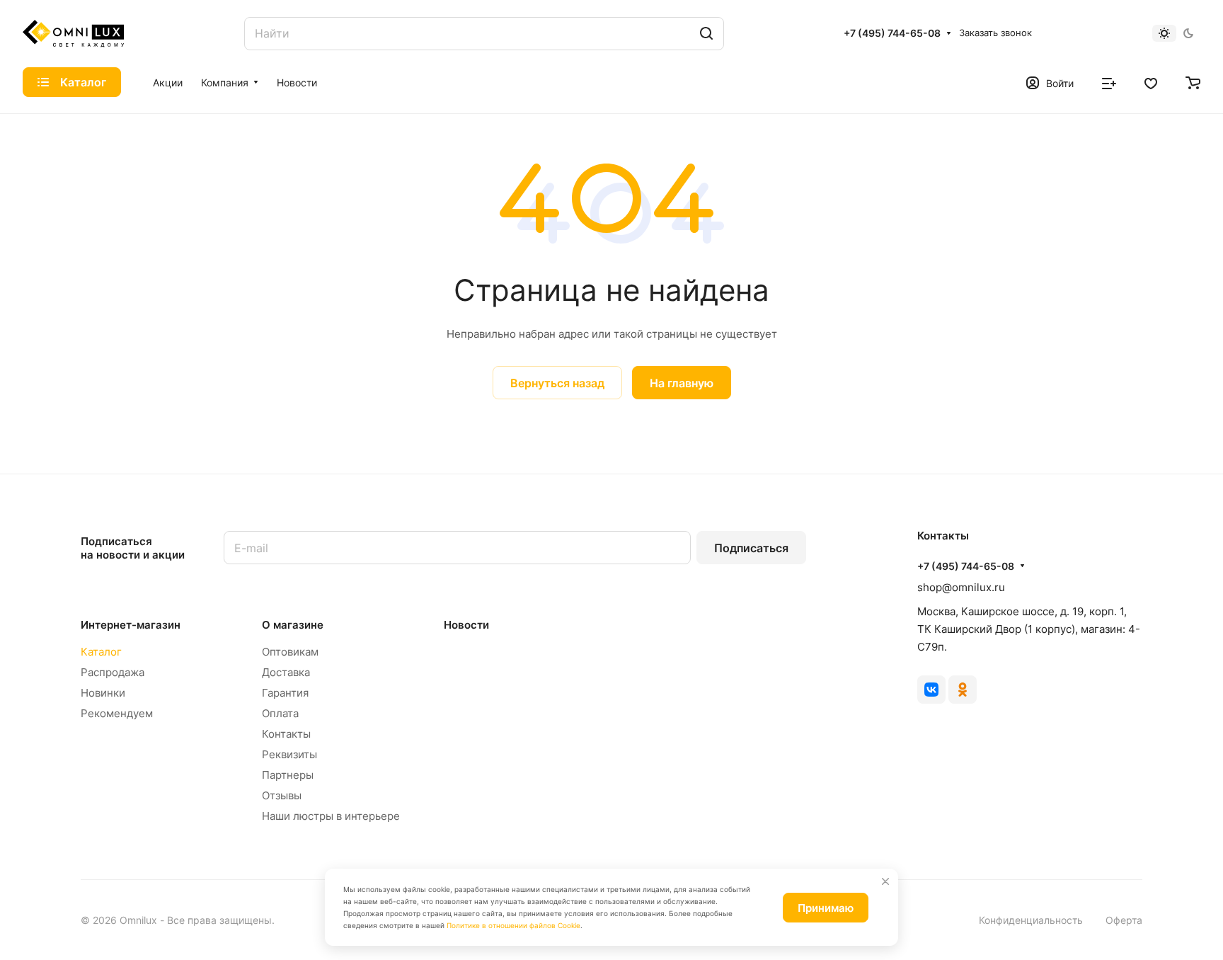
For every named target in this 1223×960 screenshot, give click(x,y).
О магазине (292, 625)
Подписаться (751, 548)
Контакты (286, 734)
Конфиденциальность (1031, 920)
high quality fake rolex (352, 408)
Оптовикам (290, 651)
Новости (466, 625)
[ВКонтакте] (931, 689)
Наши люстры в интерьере (331, 816)
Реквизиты (289, 754)
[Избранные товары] (1150, 82)
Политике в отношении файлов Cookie (513, 925)
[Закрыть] (885, 881)
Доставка (286, 672)
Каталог (101, 651)
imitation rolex (193, 408)
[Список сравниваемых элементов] (1109, 82)
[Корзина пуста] (1192, 82)
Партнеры (288, 775)
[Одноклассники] (962, 689)
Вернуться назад (557, 383)
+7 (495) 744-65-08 (892, 33)
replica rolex (441, 408)
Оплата (280, 713)
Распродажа (112, 672)
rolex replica (263, 408)
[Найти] (706, 33)
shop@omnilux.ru (961, 587)
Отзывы (282, 795)
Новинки (103, 692)
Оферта (1124, 920)
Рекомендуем (117, 713)
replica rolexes (118, 408)
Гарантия (285, 692)
